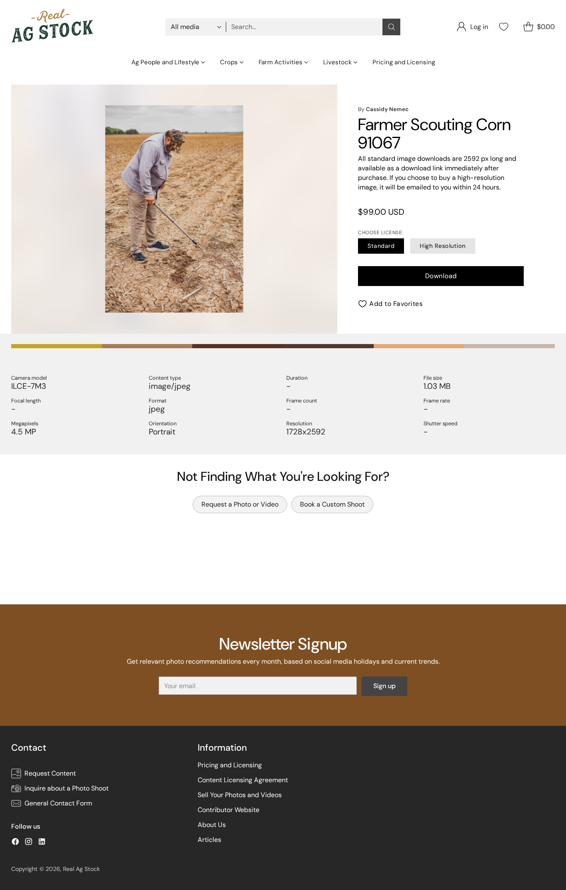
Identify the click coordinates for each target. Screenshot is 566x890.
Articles (209, 839)
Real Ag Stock (81, 869)
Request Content (50, 773)
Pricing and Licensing (230, 765)
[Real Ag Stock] (52, 27)
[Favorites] (502, 26)
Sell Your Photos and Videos (240, 795)
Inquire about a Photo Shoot (66, 788)
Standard (381, 246)
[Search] (391, 27)
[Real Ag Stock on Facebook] (15, 843)
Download (441, 276)
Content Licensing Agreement (243, 780)
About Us (212, 824)
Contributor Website (228, 809)
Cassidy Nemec (387, 109)
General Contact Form (58, 803)
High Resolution (443, 246)
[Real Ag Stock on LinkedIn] (42, 843)
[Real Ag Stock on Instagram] (29, 843)
